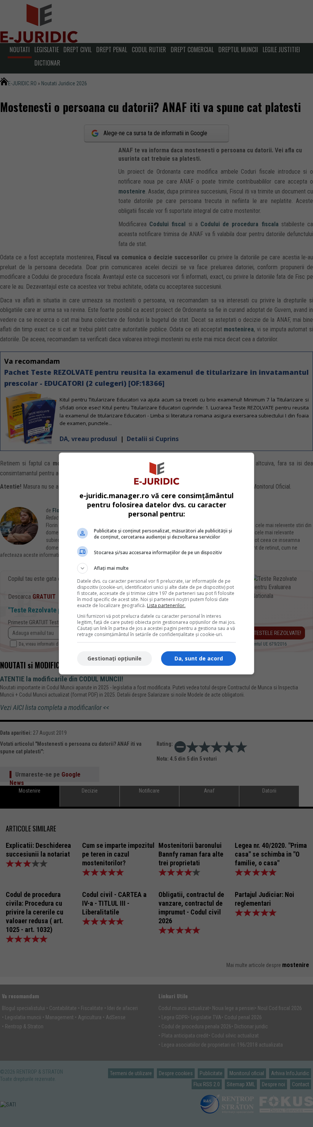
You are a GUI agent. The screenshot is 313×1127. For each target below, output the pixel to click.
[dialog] (156, 563)
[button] (156, 568)
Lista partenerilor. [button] (166, 605)
